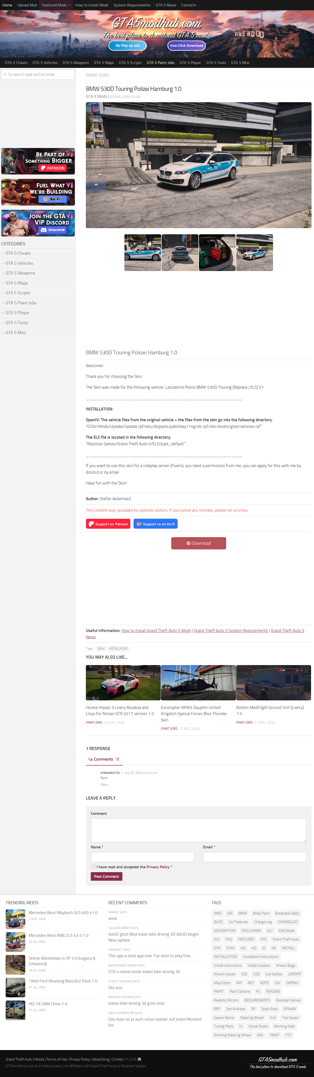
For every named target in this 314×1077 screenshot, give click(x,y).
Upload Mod (27, 5)
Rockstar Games (288, 1000)
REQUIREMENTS (257, 1000)
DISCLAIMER (251, 930)
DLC (270, 930)
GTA (217, 948)
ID (264, 948)
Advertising (100, 1059)
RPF (217, 1009)
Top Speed (290, 1017)
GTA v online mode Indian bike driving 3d (144, 971)
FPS (264, 939)
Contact (117, 1059)
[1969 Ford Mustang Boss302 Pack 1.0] (15, 987)
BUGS (218, 922)
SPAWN (290, 1009)
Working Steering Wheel (232, 1035)
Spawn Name (224, 1017)
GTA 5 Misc (240, 62)
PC (258, 991)
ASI (230, 913)
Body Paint (261, 913)
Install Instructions (228, 965)
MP (239, 983)
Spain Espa (269, 1009)
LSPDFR (294, 974)
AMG (218, 913)
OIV (277, 983)
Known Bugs (285, 965)
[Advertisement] (199, 311)
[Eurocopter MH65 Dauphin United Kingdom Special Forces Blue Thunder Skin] (198, 682)
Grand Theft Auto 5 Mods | (26, 1059)
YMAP (274, 1035)
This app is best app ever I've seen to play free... (151, 955)
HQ (253, 948)
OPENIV (292, 983)
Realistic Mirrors (226, 1000)
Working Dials (284, 1026)
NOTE (264, 983)
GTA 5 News (166, 5)
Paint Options (240, 991)
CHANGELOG (287, 922)
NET (251, 983)
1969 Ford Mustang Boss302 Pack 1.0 (63, 980)
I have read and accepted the (134, 867)
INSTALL (288, 948)
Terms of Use (56, 1059)
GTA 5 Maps (104, 62)
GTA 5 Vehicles (45, 62)
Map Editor (222, 983)
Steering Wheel (252, 1017)
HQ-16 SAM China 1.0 (48, 1003)
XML (260, 1035)
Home (7, 5)
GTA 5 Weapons (76, 62)
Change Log (263, 922)
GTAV (230, 948)
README (273, 991)
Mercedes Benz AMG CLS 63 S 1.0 (59, 935)
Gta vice (115, 987)
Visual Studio (258, 1026)
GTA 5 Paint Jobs (160, 62)
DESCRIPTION (225, 930)
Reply (104, 784)
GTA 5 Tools (216, 62)
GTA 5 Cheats (16, 62)
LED (244, 974)
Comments (106, 759)
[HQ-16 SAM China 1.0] (15, 1010)
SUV (273, 1017)
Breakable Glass (287, 913)
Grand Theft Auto (286, 939)
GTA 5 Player (190, 62)
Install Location (259, 965)
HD (243, 948)
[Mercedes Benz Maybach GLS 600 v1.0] (15, 919)
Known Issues (224, 974)
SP (253, 1009)
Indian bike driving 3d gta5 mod (136, 1003)
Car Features (238, 922)
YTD (288, 1035)
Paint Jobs (97, 75)
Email (209, 847)
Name (97, 847)
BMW (101, 648)
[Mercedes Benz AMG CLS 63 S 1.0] (15, 942)
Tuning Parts (223, 1026)
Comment (99, 813)
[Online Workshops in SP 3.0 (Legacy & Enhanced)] (15, 965)
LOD (256, 974)
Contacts (188, 5)
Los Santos (274, 974)
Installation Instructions (260, 956)
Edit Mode (287, 930)
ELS (217, 939)
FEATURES (246, 939)
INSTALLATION (118, 648)
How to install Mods (91, 5)
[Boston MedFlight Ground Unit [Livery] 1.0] (273, 682)
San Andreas (235, 1009)
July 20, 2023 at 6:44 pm (140, 773)
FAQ (228, 939)
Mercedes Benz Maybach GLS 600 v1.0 (63, 912)
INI (274, 948)
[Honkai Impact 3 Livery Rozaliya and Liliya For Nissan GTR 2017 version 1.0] (123, 682)
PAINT (219, 991)
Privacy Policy (158, 867)
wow (112, 918)
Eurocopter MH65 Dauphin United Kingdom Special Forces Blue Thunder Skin (194, 713)
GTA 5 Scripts (130, 62)
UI (241, 1026)
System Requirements (132, 5)
